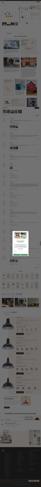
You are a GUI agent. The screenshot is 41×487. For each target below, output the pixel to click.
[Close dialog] (27, 232)
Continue (20, 254)
